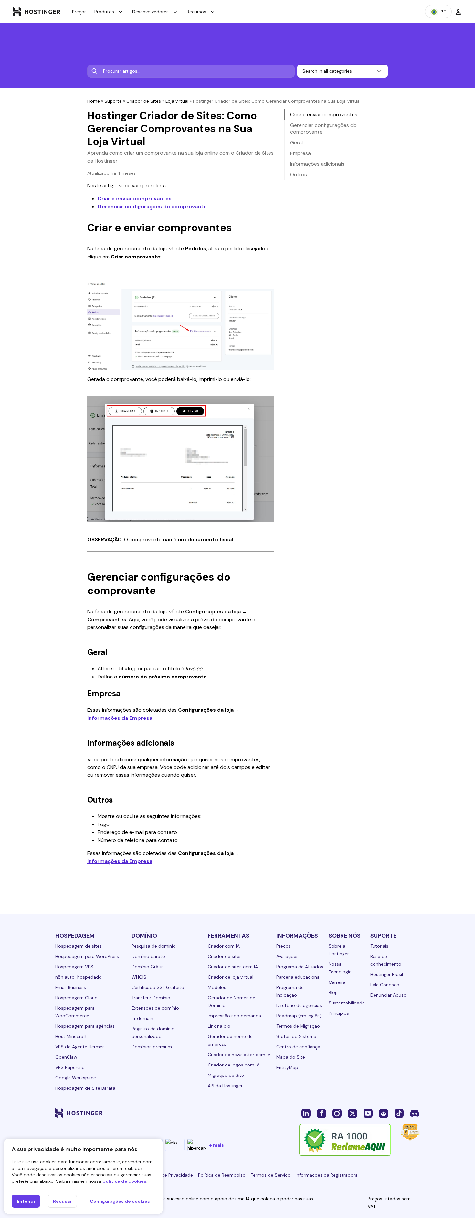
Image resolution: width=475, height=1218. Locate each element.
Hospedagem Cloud (76, 998)
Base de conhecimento (385, 960)
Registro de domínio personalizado (153, 1032)
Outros (298, 174)
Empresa (300, 153)
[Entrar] (458, 11)
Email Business (70, 987)
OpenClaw (66, 1057)
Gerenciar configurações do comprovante (152, 206)
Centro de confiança (298, 1047)
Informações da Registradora (327, 1175)
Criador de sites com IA (233, 967)
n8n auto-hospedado (78, 977)
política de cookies (124, 1181)
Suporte (113, 101)
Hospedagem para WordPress (87, 956)
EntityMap (287, 1067)
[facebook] (321, 1113)
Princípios (339, 1013)
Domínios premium (152, 1047)
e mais (216, 1145)
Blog (333, 992)
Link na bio (219, 1026)
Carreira (337, 982)
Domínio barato (148, 956)
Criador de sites (225, 956)
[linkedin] (306, 1113)
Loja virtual (176, 101)
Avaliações (287, 956)
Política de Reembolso (222, 1175)
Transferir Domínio (151, 998)
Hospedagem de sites (78, 946)
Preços (79, 12)
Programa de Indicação (290, 991)
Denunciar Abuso (388, 995)
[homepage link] (36, 11)
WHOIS (139, 977)
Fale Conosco (384, 985)
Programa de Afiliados (299, 967)
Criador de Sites (143, 101)
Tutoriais (379, 946)
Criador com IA (224, 946)
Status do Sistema (296, 1036)
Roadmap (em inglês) (299, 1016)
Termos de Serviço (270, 1175)
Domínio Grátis (148, 967)
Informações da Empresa (119, 718)
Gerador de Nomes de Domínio (231, 1001)
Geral (296, 142)
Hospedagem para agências (85, 1026)
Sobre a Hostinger (339, 950)
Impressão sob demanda (234, 1016)
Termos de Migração (298, 1026)
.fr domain (142, 1018)
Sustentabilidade (347, 1003)
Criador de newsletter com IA (239, 1054)
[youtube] (368, 1113)
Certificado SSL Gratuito (158, 987)
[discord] (414, 1113)
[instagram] (337, 1113)
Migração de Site (226, 1075)
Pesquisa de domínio (154, 946)
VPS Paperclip (70, 1067)
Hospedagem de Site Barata (85, 1088)
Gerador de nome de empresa (230, 1040)
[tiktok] (399, 1113)
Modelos (217, 987)
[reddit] (383, 1113)
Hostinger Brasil (386, 974)
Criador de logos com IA (233, 1065)
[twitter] (352, 1113)
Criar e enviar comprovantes (135, 198)
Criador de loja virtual (230, 977)
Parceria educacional (298, 977)
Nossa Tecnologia (340, 968)
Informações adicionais (317, 164)
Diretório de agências (299, 1005)
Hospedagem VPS (74, 967)
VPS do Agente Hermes (80, 1047)
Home (93, 101)
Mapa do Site (290, 1057)
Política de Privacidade (169, 1175)
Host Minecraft (71, 1036)
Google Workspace (75, 1078)
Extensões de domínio (155, 1008)
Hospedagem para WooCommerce (75, 1012)
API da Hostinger (225, 1085)
